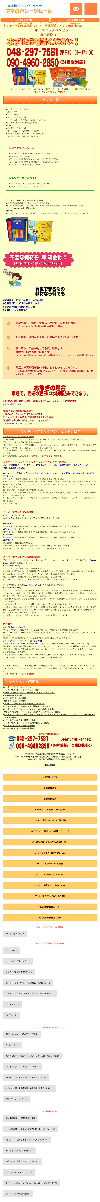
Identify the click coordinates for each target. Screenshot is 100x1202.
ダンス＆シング (12, 1004)
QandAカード (11, 1015)
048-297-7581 (26, 20)
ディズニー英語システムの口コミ (50, 875)
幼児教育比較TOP (50, 777)
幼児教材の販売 (50, 799)
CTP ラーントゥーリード (16, 1099)
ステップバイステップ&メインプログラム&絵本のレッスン (30, 994)
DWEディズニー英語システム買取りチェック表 (50, 831)
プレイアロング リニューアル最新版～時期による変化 (28, 983)
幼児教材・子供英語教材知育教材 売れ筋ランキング (27, 1140)
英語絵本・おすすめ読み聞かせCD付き (22, 1034)
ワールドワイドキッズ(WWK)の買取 (50, 896)
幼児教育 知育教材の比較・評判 (19, 1151)
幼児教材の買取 (50, 788)
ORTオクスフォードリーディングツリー (22, 1067)
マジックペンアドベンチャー (18, 961)
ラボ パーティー (12, 1045)
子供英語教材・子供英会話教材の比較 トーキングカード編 (30, 1129)
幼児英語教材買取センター (50, 907)
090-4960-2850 (76, 20)
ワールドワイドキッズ (15, 934)
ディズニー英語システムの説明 (50, 864)
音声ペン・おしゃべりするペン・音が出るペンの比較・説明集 (31, 1183)
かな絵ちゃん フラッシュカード (19, 1172)
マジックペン (11, 950)
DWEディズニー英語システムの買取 (50, 810)
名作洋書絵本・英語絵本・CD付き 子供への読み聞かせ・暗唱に (33, 1056)
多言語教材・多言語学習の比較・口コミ (22, 1161)
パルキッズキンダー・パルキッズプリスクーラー (26, 1077)
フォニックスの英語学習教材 (18, 1194)
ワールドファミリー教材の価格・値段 (50, 853)
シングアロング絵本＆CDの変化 (19, 972)
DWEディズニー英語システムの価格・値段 (50, 842)
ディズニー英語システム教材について (50, 885)
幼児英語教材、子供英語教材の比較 (20, 1118)
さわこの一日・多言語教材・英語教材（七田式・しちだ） (29, 1088)
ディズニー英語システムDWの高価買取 (50, 820)
